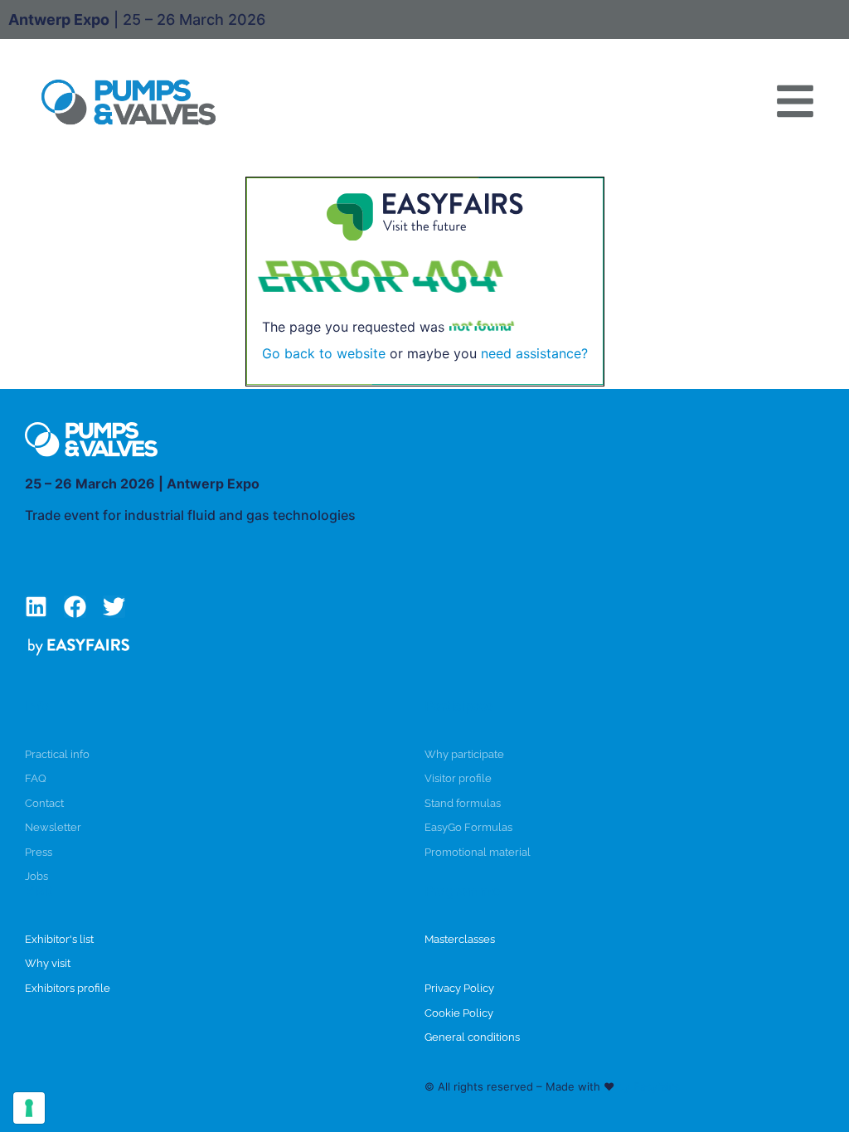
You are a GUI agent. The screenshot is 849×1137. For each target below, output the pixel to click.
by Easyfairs (649, 1086)
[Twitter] (114, 606)
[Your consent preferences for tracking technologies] (29, 1108)
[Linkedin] (36, 606)
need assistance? (534, 353)
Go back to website (324, 353)
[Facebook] (75, 606)
